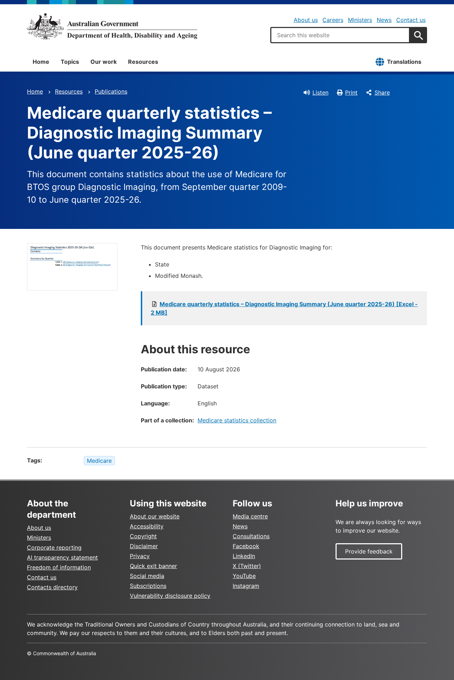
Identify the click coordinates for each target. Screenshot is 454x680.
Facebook (246, 546)
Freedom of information (59, 567)
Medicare (99, 460)
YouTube (244, 575)
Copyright (143, 536)
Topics (70, 61)
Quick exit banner (153, 565)
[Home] (112, 26)
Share (382, 92)
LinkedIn (244, 556)
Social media (147, 575)
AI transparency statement (62, 557)
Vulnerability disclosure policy (170, 595)
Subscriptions (148, 585)
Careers (332, 19)
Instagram (246, 585)
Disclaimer (144, 546)
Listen (320, 92)
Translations (404, 61)
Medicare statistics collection (237, 420)
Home (41, 61)
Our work (103, 61)
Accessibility (147, 526)
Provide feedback (369, 551)
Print (351, 92)
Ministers (360, 19)
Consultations (251, 536)
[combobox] (340, 35)
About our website (154, 516)
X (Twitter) (247, 565)
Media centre (250, 516)
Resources (143, 61)
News (384, 19)
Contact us (411, 19)
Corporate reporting (54, 547)
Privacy (140, 556)
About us (306, 19)
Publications (111, 91)
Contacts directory (52, 587)
